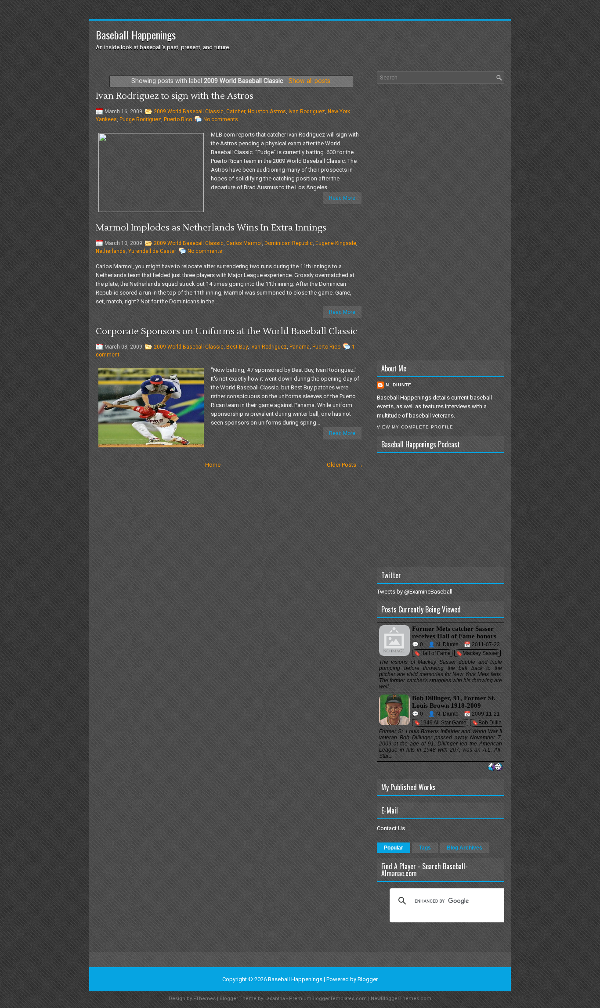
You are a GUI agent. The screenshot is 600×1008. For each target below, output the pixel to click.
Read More (342, 198)
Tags (425, 848)
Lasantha (274, 998)
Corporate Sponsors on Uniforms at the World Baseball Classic (227, 331)
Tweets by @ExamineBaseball (414, 591)
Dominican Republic (288, 243)
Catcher (235, 111)
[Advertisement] (440, 222)
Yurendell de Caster (152, 251)
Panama (299, 347)
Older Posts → (345, 464)
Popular (393, 848)
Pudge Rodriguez (140, 119)
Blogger (368, 979)
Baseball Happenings (136, 35)
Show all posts (309, 80)
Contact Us (391, 828)
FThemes (204, 998)
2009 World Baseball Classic (189, 111)
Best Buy (237, 347)
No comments (220, 119)
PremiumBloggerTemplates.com (328, 998)
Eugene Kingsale (335, 243)
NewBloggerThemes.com (401, 998)
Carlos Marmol (244, 243)
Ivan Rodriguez (307, 111)
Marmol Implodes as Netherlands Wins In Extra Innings (211, 227)
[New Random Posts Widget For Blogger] (495, 767)
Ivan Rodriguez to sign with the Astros (174, 96)
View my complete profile (415, 427)
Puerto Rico (178, 119)
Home (212, 464)
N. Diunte (399, 384)
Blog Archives (464, 848)
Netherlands (111, 251)
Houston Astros (267, 111)
